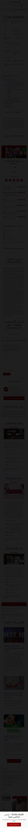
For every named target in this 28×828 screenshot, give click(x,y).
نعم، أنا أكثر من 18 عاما (14, 824)
